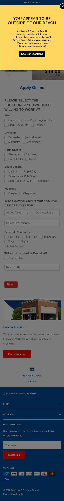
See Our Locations (32, 53)
